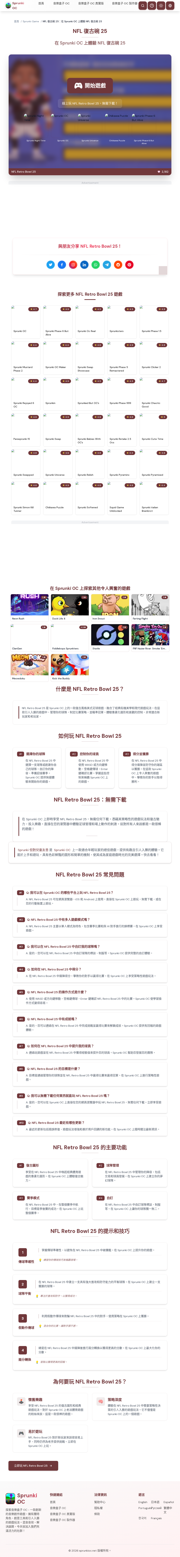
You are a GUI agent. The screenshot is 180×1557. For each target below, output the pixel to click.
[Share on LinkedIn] (84, 265)
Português (144, 1508)
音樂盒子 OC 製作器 (124, 3)
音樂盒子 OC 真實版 (91, 3)
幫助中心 (99, 1502)
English (143, 1502)
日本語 (155, 1502)
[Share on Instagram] (73, 265)
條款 (97, 1514)
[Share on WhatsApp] (95, 265)
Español (169, 1502)
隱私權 (98, 1508)
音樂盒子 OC (61, 3)
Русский (156, 1508)
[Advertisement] (90, 209)
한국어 (142, 1518)
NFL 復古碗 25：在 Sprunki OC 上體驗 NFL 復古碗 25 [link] (72, 21)
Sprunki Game (31, 21)
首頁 (41, 3)
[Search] (143, 5)
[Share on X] (50, 265)
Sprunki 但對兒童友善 (33, 850)
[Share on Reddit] (118, 265)
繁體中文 (168, 1510)
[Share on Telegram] (107, 265)
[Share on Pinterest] (129, 265)
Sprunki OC (62, 850)
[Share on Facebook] (62, 265)
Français (156, 1518)
